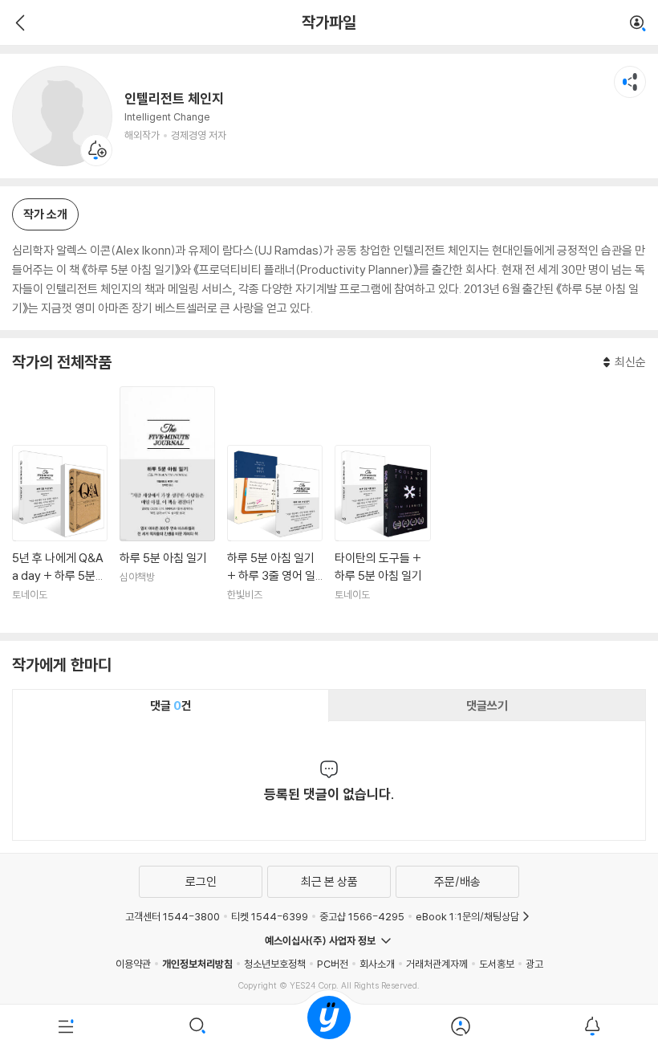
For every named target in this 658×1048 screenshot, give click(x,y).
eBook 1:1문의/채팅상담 (467, 916)
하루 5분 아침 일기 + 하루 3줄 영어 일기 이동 (275, 532)
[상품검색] (197, 1026)
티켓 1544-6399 (269, 916)
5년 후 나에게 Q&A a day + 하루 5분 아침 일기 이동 (60, 532)
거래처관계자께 (437, 963)
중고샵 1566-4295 (361, 916)
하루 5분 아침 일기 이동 (167, 503)
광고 (534, 963)
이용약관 (133, 963)
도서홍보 (496, 963)
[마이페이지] (460, 1026)
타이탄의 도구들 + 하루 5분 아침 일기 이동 (382, 532)
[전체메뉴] (66, 1026)
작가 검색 (638, 24)
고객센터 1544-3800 (172, 916)
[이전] (18, 22)
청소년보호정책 (275, 963)
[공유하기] (630, 82)
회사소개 (377, 963)
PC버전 (332, 963)
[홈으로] (329, 1026)
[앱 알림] (592, 1026)
